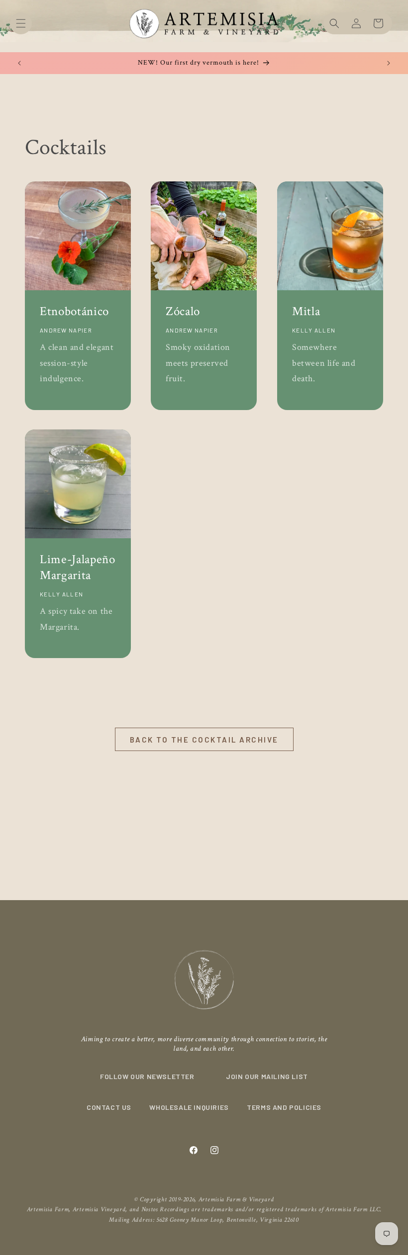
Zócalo (183, 312)
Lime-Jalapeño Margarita (77, 568)
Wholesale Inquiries (188, 1107)
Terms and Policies (284, 1107)
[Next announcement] (389, 63)
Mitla (306, 312)
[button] (21, 23)
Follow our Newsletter (147, 1076)
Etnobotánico (74, 312)
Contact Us (109, 1107)
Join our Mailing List (267, 1076)
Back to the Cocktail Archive (204, 739)
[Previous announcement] (19, 63)
